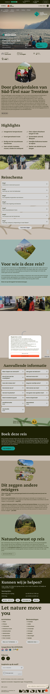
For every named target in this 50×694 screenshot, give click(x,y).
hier (26, 347)
